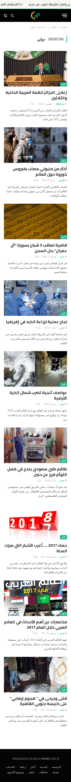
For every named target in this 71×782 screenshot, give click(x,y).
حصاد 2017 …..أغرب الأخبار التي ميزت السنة (36, 548)
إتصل (31, 772)
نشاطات (43, 772)
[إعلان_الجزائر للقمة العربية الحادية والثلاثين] (35, 68)
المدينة (44, 767)
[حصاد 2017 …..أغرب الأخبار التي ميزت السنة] (35, 521)
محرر (62, 256)
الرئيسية (56, 767)
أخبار (63, 84)
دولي (63, 160)
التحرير (61, 180)
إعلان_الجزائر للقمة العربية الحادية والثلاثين (36, 95)
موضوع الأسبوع (15, 772)
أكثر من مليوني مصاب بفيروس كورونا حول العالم (40, 171)
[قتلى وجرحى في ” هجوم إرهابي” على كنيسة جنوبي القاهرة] (35, 674)
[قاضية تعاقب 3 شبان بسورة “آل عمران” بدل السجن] (35, 221)
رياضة (23, 767)
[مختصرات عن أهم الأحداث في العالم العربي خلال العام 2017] (35, 598)
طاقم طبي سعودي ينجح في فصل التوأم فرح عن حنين (37, 471)
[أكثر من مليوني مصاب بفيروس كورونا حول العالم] (35, 145)
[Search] (6, 15)
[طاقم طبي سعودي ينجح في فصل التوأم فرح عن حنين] (35, 445)
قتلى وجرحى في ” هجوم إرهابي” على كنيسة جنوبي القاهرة (38, 701)
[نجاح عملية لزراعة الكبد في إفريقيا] (35, 298)
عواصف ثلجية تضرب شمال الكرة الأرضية (38, 395)
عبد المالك (59, 103)
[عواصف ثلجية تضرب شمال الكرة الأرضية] (35, 369)
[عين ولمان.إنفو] (35, 15)
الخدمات (10, 767)
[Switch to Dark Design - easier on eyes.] (12, 15)
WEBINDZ (45, 758)
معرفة (55, 772)
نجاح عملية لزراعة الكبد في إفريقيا (36, 321)
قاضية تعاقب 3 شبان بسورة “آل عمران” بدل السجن (39, 247)
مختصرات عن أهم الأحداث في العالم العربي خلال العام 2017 (35, 624)
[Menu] (64, 15)
